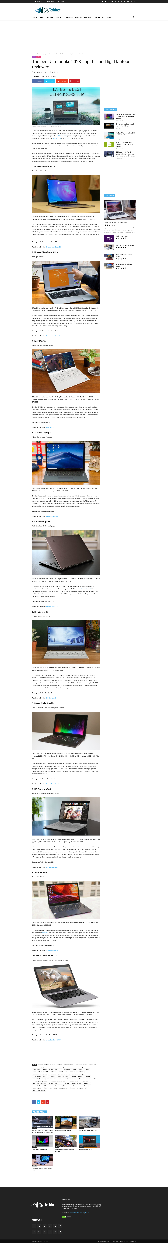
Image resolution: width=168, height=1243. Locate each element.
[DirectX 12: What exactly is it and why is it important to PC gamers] (109, 144)
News (42, 17)
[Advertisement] (84, 37)
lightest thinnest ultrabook (39, 1076)
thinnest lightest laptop (39, 1078)
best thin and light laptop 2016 (40, 1071)
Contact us (133, 1241)
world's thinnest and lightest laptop (72, 1078)
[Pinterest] (108, 1)
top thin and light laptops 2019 (61, 1067)
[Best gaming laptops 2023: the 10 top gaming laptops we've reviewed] (109, 117)
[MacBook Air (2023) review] (120, 210)
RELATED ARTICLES (39, 1112)
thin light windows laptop (55, 1085)
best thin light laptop (83, 1069)
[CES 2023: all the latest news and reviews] (66, 1141)
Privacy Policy (114, 1241)
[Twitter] (102, 1)
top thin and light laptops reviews (46, 1064)
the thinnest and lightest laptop (57, 1081)
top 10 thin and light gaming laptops (42, 1067)
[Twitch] (128, 1)
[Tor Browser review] (109, 238)
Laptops (78, 17)
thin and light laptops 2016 (39, 1085)
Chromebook (62, 136)
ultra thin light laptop (82, 1085)
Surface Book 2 (86, 589)
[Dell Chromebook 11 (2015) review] (89, 1122)
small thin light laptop (69, 1083)
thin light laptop (84, 1081)
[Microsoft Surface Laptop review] (109, 257)
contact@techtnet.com (76, 1213)
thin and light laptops (73, 1081)
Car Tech (87, 17)
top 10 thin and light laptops (78, 1067)
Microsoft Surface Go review (125, 245)
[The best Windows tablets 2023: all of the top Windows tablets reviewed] (109, 135)
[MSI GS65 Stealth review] (89, 1142)
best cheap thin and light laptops (58, 1071)
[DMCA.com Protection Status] (67, 1217)
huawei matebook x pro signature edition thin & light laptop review (50, 1074)
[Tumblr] (118, 1)
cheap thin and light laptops (78, 1088)
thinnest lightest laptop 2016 (40, 1081)
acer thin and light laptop (89, 1078)
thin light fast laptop (64, 1088)
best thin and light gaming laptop (77, 1074)
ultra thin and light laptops (54, 1083)
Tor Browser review (122, 236)
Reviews (50, 17)
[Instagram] (115, 1)
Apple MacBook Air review (63, 1130)
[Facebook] (99, 1)
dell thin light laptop (38, 1088)
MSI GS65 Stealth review (86, 1149)
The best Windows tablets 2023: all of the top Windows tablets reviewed (126, 135)
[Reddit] (121, 1)
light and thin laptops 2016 (83, 1083)
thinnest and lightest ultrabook (56, 1076)
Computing (68, 17)
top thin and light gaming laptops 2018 (86, 1064)
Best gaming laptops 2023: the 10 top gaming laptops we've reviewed (125, 116)
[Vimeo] (105, 1)
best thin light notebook (39, 1090)
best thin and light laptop (70, 1069)
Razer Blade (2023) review (39, 1149)
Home (35, 17)
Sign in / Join (61, 1)
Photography (99, 17)
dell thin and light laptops (39, 1083)
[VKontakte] (112, 1)
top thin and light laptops (55, 1069)
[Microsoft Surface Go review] (109, 247)
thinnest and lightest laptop (54, 1078)
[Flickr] (124, 1)
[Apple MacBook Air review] (66, 1123)
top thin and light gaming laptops (65, 1064)
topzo (87, 1213)
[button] (133, 17)
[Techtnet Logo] (44, 1207)
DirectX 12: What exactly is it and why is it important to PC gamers (124, 144)
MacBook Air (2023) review (116, 222)
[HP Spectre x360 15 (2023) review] (109, 266)
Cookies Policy (124, 1241)
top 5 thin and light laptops (40, 1069)
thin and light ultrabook (84, 1076)
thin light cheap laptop (69, 1085)
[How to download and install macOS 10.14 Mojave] (109, 126)
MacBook (45, 932)
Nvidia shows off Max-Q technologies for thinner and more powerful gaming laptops (125, 154)
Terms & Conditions (103, 1241)
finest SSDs (57, 138)
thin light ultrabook (71, 1076)
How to (58, 17)
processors (67, 138)
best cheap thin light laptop (77, 1071)
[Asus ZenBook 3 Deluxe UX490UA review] (42, 1160)
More (109, 17)
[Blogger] (134, 1)
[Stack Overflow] (131, 1)
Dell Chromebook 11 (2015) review (88, 1130)
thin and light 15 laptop (51, 1088)
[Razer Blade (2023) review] (42, 1141)
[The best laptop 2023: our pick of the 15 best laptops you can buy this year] (42, 1122)
